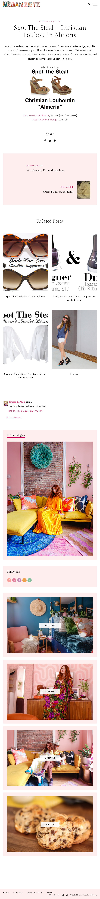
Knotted (74, 374)
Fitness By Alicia (17, 402)
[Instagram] (14, 580)
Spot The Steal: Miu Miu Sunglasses (25, 296)
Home (6, 892)
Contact (18, 892)
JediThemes (93, 895)
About (50, 892)
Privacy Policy (34, 892)
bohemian (43, 21)
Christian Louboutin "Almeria (36, 115)
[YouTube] (29, 580)
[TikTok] (24, 580)
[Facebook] (9, 580)
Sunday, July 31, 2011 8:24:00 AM (25, 410)
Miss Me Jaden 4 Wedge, (45, 119)
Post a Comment (14, 417)
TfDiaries (79, 895)
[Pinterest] (19, 580)
